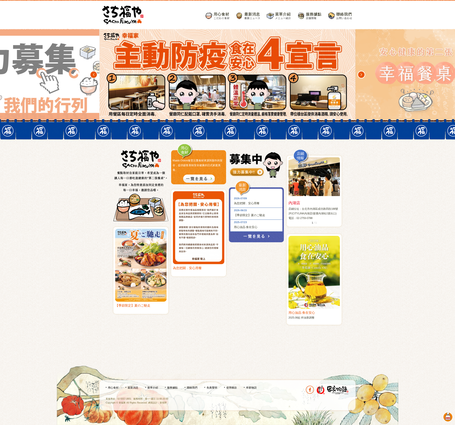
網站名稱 (122, 14)
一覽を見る (256, 236)
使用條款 (231, 387)
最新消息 (252, 16)
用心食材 (222, 16)
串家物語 (251, 387)
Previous (94, 75)
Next (361, 75)
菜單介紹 (283, 16)
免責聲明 (212, 387)
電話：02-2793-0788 (300, 218)
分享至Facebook (309, 389)
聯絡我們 (344, 16)
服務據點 (314, 16)
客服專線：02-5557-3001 (118, 398)
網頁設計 (152, 402)
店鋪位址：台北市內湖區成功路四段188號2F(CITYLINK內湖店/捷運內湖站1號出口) (313, 211)
